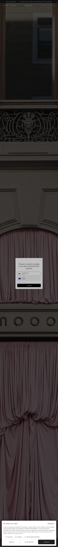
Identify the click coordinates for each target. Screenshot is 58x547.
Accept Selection (29, 542)
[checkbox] (7, 537)
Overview (51, 523)
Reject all (11, 542)
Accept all (46, 542)
